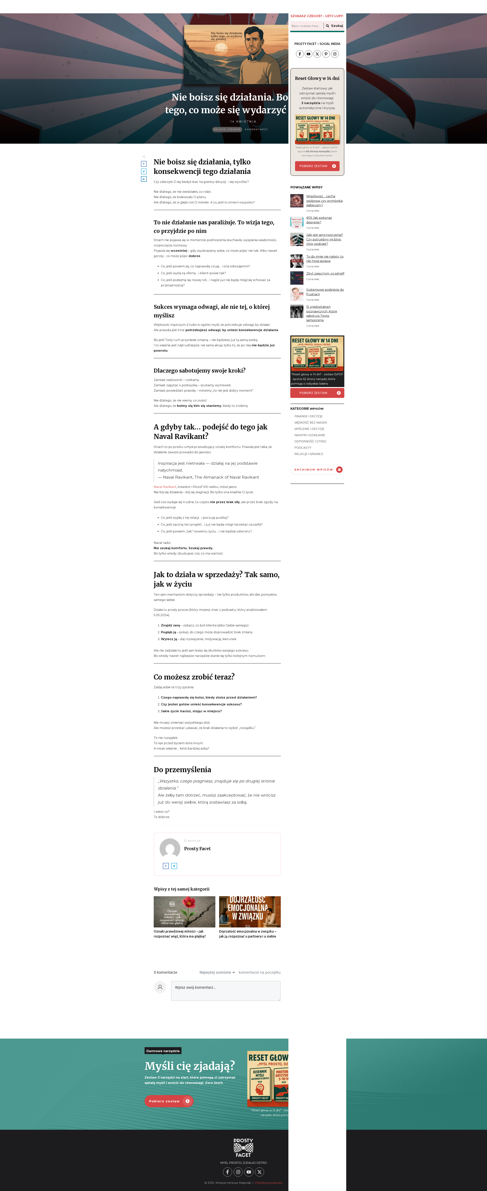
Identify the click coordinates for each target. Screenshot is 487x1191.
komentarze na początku (260, 972)
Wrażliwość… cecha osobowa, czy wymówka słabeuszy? (324, 200)
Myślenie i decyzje (309, 429)
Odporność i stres (310, 441)
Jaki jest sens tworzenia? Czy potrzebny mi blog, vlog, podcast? (324, 239)
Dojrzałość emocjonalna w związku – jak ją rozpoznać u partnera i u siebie (250, 919)
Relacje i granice (227, 129)
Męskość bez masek (310, 422)
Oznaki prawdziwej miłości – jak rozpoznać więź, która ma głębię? (184, 919)
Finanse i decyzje (308, 416)
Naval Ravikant (165, 487)
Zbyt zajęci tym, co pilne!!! (325, 273)
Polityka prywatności (268, 1183)
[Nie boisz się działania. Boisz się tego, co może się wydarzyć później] (243, 54)
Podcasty (302, 447)
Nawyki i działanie (309, 435)
